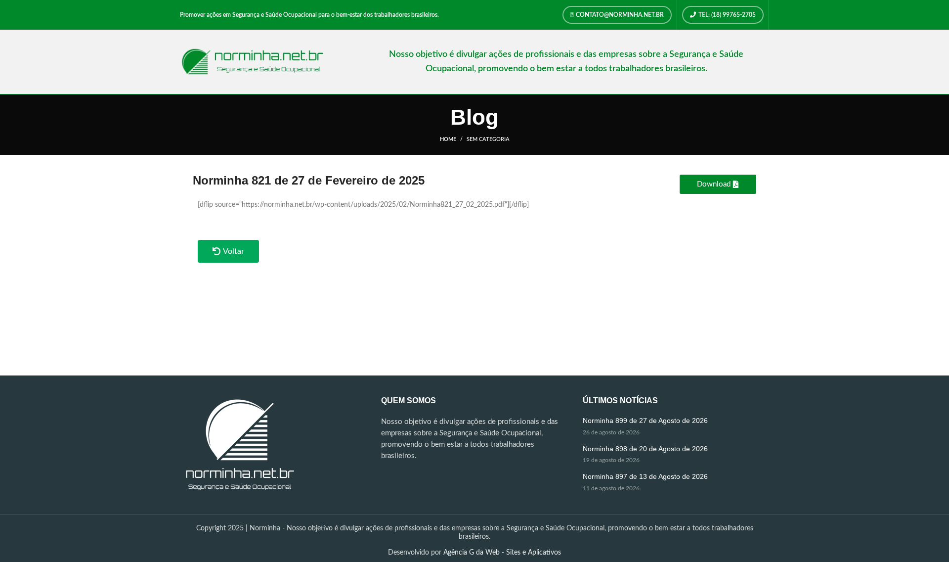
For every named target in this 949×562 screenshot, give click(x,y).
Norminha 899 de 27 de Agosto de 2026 (645, 420)
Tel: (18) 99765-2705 (727, 15)
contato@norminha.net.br (620, 15)
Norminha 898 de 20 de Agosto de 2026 (645, 449)
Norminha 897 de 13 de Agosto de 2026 (645, 476)
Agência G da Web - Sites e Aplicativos (502, 552)
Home (448, 139)
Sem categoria (488, 139)
